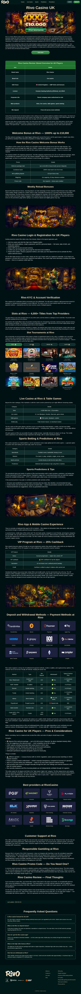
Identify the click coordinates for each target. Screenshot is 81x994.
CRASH (48, 344)
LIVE (30, 344)
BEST (12, 344)
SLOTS (66, 344)
